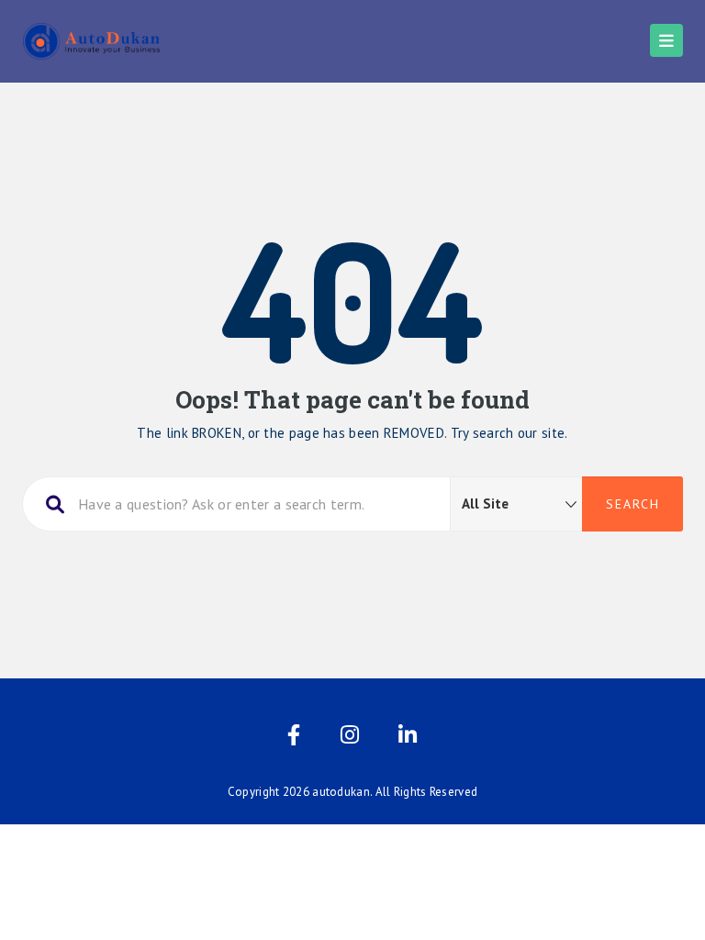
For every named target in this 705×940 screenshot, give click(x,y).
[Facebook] (294, 738)
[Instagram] (349, 738)
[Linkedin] (407, 738)
